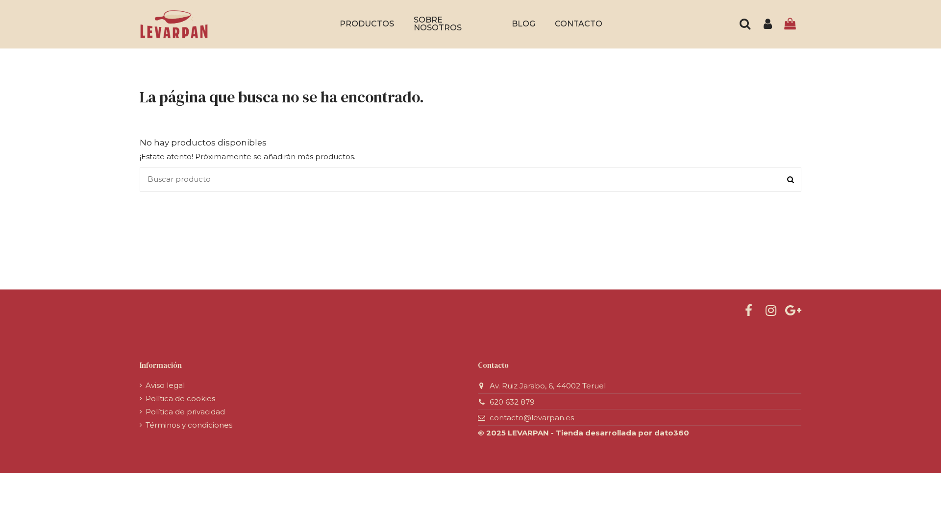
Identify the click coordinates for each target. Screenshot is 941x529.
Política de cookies (180, 398)
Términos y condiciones (189, 425)
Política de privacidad (185, 411)
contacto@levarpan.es (532, 417)
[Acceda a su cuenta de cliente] (767, 24)
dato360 (671, 432)
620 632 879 (512, 402)
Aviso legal (165, 385)
